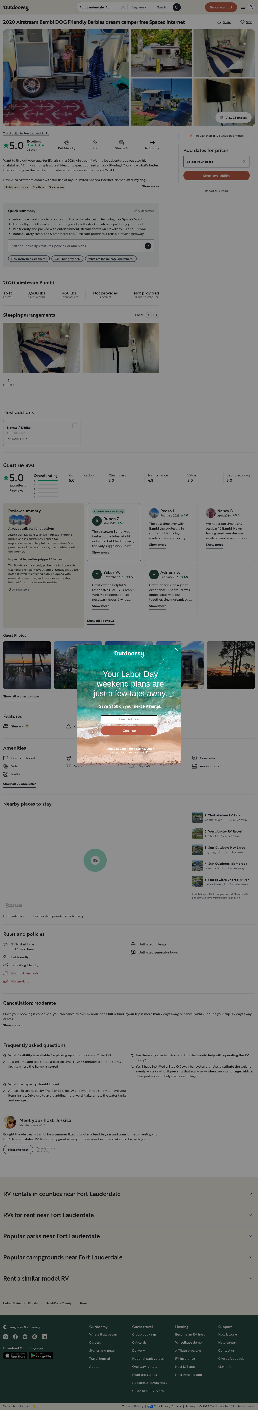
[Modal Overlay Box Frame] (129, 705)
